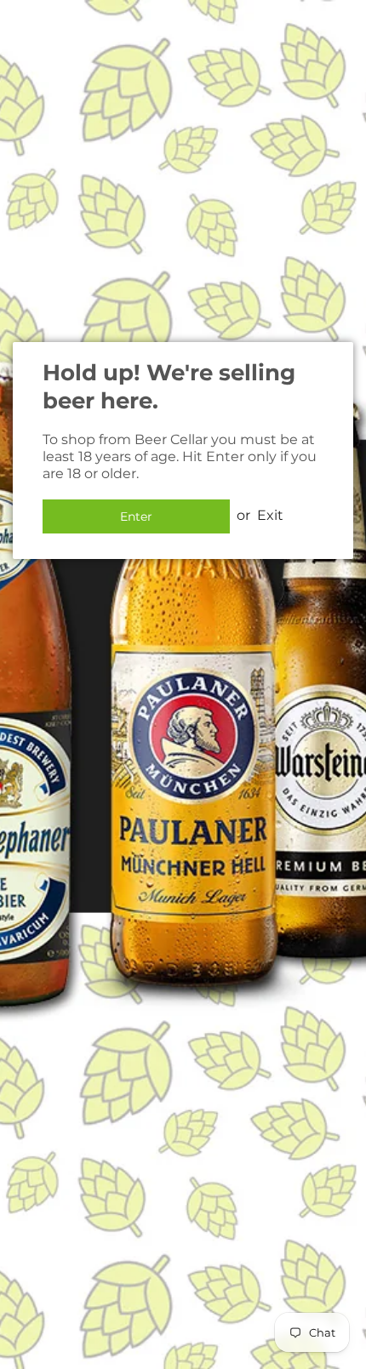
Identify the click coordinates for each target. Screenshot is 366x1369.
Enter (136, 516)
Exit (270, 515)
